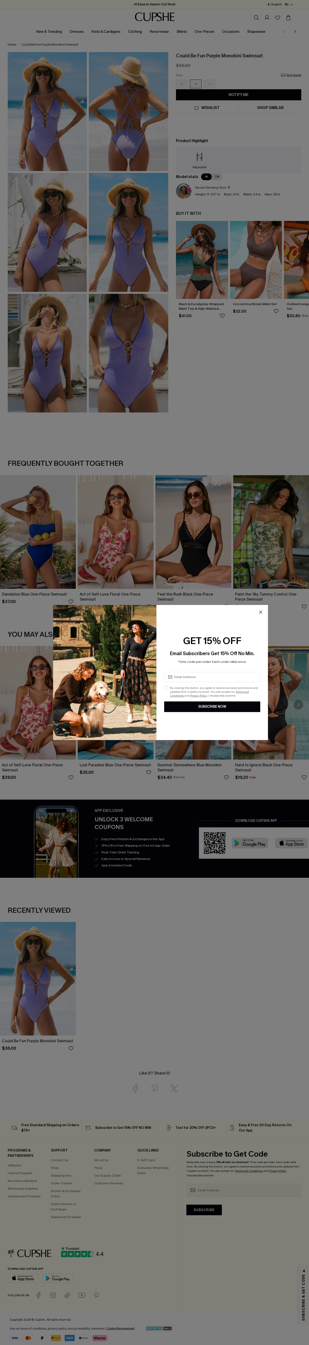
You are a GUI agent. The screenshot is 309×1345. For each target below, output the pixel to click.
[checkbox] (166, 688)
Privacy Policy (198, 696)
